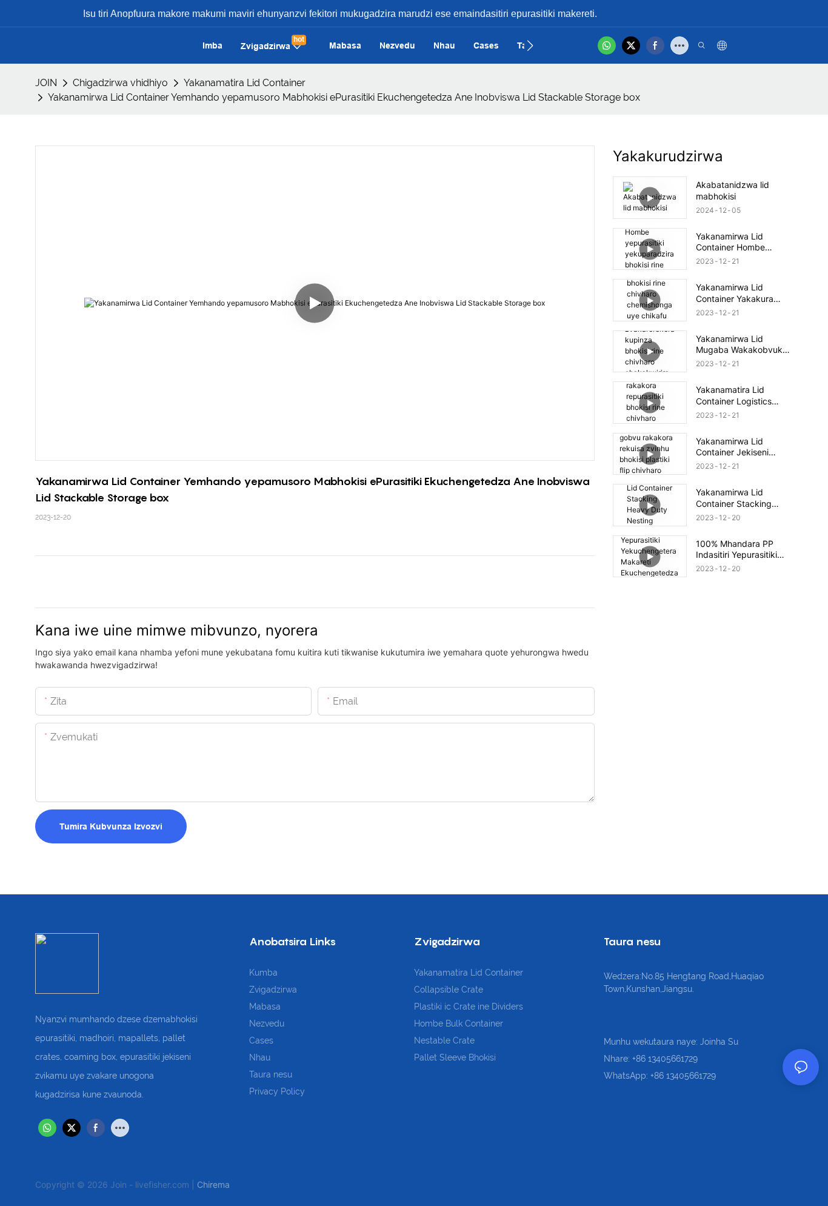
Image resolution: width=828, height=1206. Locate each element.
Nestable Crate (444, 1040)
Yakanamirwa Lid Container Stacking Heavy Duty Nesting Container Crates (736, 498)
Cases (261, 1040)
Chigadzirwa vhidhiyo (120, 83)
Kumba (263, 972)
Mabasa (265, 1006)
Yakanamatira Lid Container (244, 83)
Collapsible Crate (448, 989)
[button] (530, 45)
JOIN (46, 83)
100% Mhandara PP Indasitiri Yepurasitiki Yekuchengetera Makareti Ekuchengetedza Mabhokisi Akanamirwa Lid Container (741, 549)
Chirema (213, 1184)
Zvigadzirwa (273, 989)
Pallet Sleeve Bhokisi (455, 1057)
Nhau (259, 1057)
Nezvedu (266, 1023)
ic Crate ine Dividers (483, 1006)
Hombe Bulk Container (458, 1023)
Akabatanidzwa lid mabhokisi (732, 190)
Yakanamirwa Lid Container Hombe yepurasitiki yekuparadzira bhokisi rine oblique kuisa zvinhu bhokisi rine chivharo (740, 242)
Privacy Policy (277, 1091)
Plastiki (429, 1006)
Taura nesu (270, 1074)
